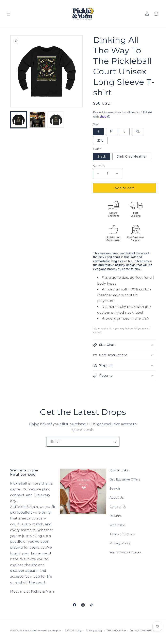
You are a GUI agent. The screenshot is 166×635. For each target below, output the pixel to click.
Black (101, 156)
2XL (100, 140)
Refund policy (73, 630)
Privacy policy (94, 630)
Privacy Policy (120, 543)
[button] (8, 13)
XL (138, 131)
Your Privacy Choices (125, 552)
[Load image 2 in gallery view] (37, 119)
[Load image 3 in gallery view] (56, 119)
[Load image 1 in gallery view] (18, 119)
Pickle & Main (27, 630)
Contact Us (118, 507)
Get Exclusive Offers (125, 479)
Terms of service (116, 630)
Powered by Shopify (49, 630)
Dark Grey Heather (132, 156)
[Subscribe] (114, 442)
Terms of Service (122, 534)
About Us (117, 497)
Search (115, 488)
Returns (116, 516)
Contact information (142, 630)
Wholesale (117, 525)
